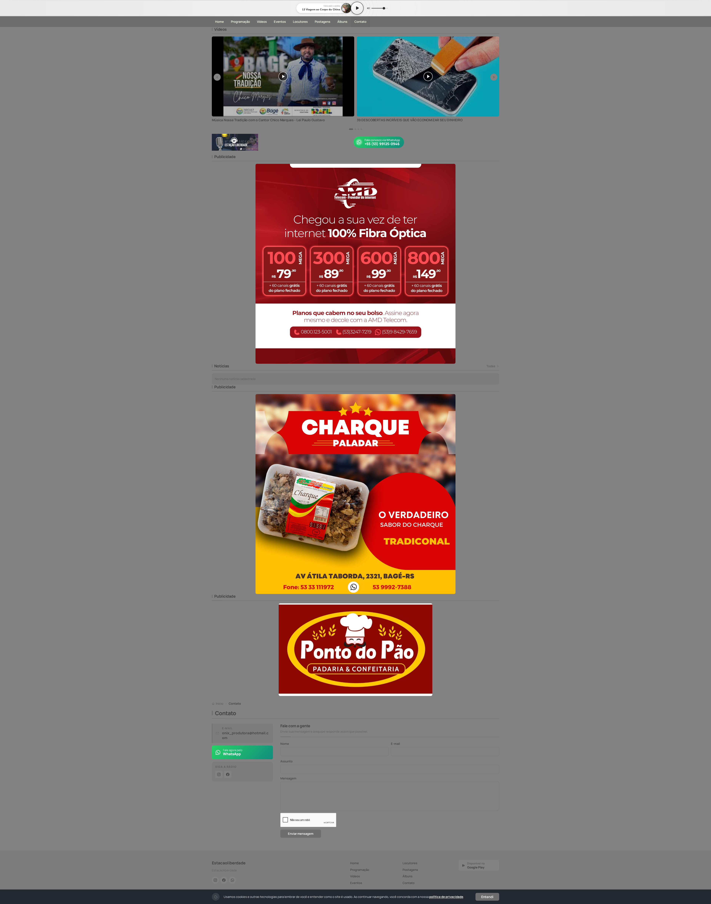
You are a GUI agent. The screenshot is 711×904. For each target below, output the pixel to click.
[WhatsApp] (232, 880)
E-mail (395, 743)
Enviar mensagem (300, 833)
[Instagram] (219, 774)
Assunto (286, 761)
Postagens (322, 21)
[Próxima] (493, 77)
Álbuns (342, 21)
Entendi (487, 897)
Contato (360, 21)
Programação (240, 21)
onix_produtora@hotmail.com (245, 735)
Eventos (280, 21)
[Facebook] (227, 774)
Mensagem (288, 778)
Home (219, 21)
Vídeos (262, 21)
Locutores (300, 21)
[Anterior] (217, 77)
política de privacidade (446, 897)
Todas (490, 366)
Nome (284, 743)
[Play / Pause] (357, 8)
